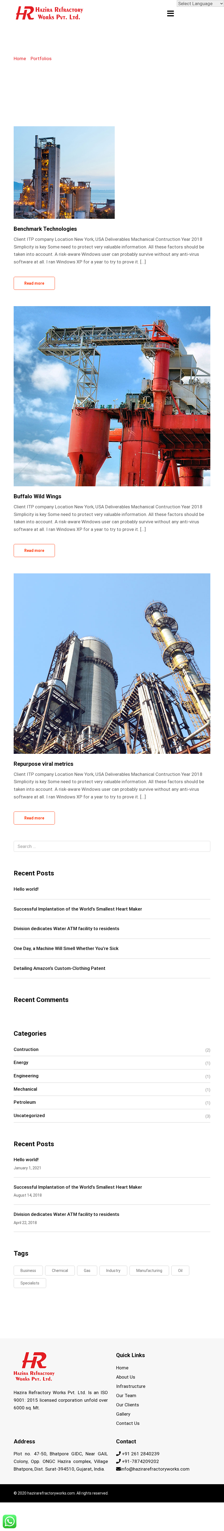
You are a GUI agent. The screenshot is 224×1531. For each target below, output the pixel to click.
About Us (125, 1377)
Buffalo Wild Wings (37, 496)
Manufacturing (149, 1270)
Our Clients (127, 1404)
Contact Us (128, 1423)
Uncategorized (29, 1115)
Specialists (29, 1283)
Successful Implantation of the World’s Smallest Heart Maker (78, 909)
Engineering (26, 1075)
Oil (180, 1270)
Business (28, 1270)
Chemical (60, 1270)
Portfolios (41, 58)
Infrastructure (130, 1386)
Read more (34, 283)
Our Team (126, 1395)
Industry (113, 1270)
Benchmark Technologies (45, 229)
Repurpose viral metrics (43, 764)
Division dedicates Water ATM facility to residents (66, 928)
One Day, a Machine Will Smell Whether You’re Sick (66, 948)
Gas (87, 1270)
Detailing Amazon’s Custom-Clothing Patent (59, 968)
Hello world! (26, 889)
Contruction (26, 1049)
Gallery (123, 1414)
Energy (21, 1062)
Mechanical (25, 1089)
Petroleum (25, 1102)
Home (20, 58)
